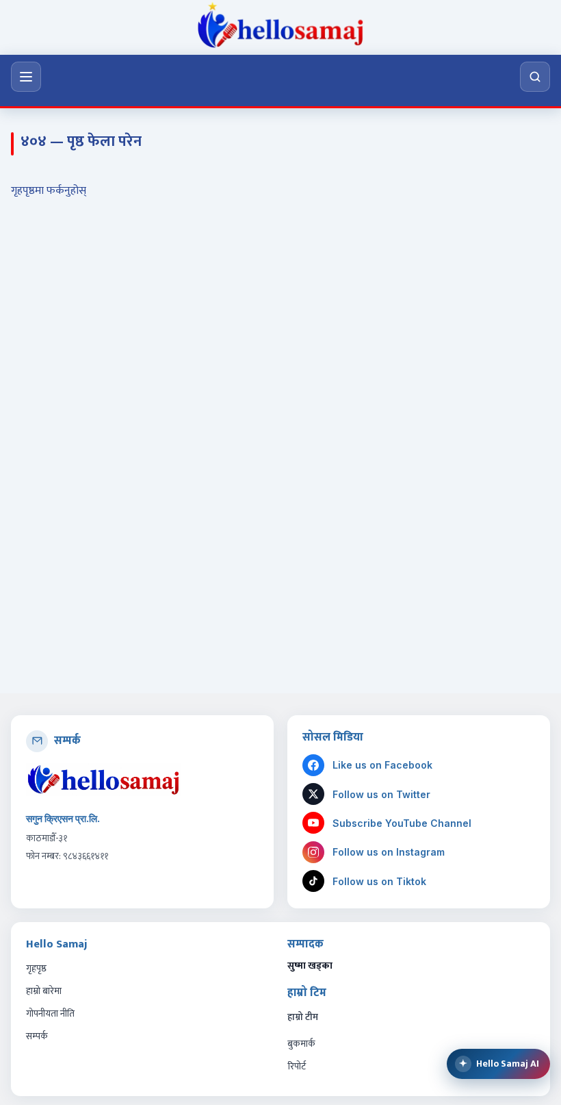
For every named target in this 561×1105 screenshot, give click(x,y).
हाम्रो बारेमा (44, 991)
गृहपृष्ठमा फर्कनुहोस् (48, 191)
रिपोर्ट (296, 1066)
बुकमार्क (301, 1044)
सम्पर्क (37, 1036)
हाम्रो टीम (302, 1017)
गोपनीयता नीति (50, 1013)
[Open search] (535, 77)
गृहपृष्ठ (36, 968)
